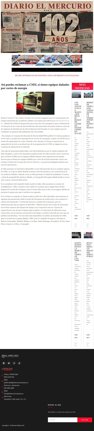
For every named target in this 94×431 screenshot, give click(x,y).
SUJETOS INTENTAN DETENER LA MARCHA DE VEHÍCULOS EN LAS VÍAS (80, 251)
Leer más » (76, 217)
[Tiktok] (19, 363)
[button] (47, 69)
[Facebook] (4, 363)
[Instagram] (14, 363)
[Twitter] (9, 363)
